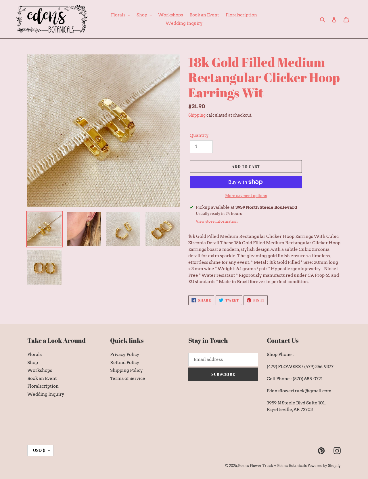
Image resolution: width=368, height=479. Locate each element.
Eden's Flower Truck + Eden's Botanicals (272, 465)
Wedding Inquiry (45, 394)
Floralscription (43, 386)
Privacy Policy (124, 354)
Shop (32, 362)
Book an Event (42, 378)
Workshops (39, 370)
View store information (217, 221)
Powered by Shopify (324, 465)
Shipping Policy (126, 370)
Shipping (197, 115)
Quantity (199, 135)
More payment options (246, 196)
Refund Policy (124, 362)
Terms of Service (127, 378)
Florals (34, 354)
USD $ (39, 450)
